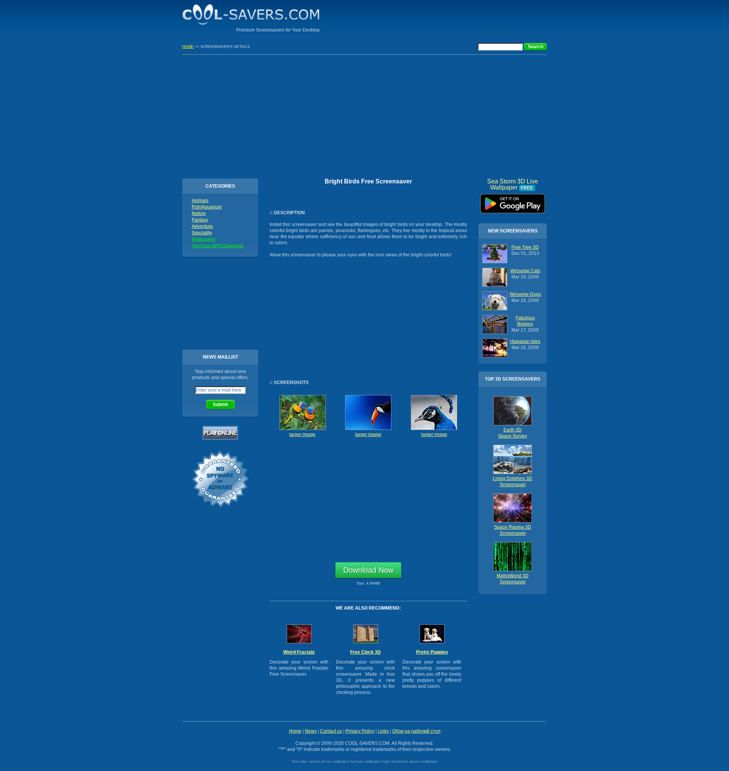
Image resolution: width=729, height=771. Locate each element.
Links (383, 731)
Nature (199, 213)
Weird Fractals (299, 652)
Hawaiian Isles (525, 341)
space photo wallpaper (329, 761)
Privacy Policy (360, 731)
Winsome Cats (525, 270)
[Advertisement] (458, 17)
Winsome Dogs (525, 294)
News (311, 731)
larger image (302, 434)
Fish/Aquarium (207, 207)
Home (295, 731)
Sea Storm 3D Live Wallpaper (512, 201)
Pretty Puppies (432, 652)
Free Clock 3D (365, 652)
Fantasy (200, 220)
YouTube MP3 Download (217, 245)
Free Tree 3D (525, 247)
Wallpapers (203, 239)
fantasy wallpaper (365, 761)
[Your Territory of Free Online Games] (220, 438)
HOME (188, 46)
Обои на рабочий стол (416, 731)
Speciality (202, 232)
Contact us (331, 731)
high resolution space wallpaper (410, 761)
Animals (200, 200)
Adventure (202, 226)
